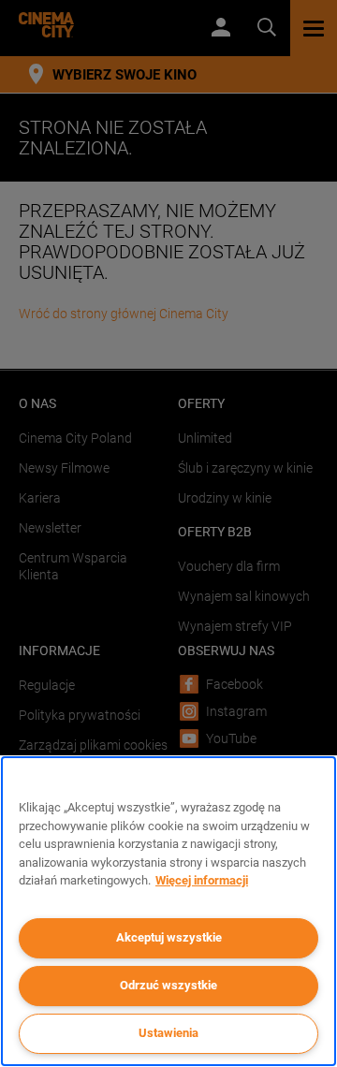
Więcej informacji (201, 880)
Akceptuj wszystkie (169, 937)
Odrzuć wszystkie (168, 985)
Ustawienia (168, 1033)
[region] (168, 911)
